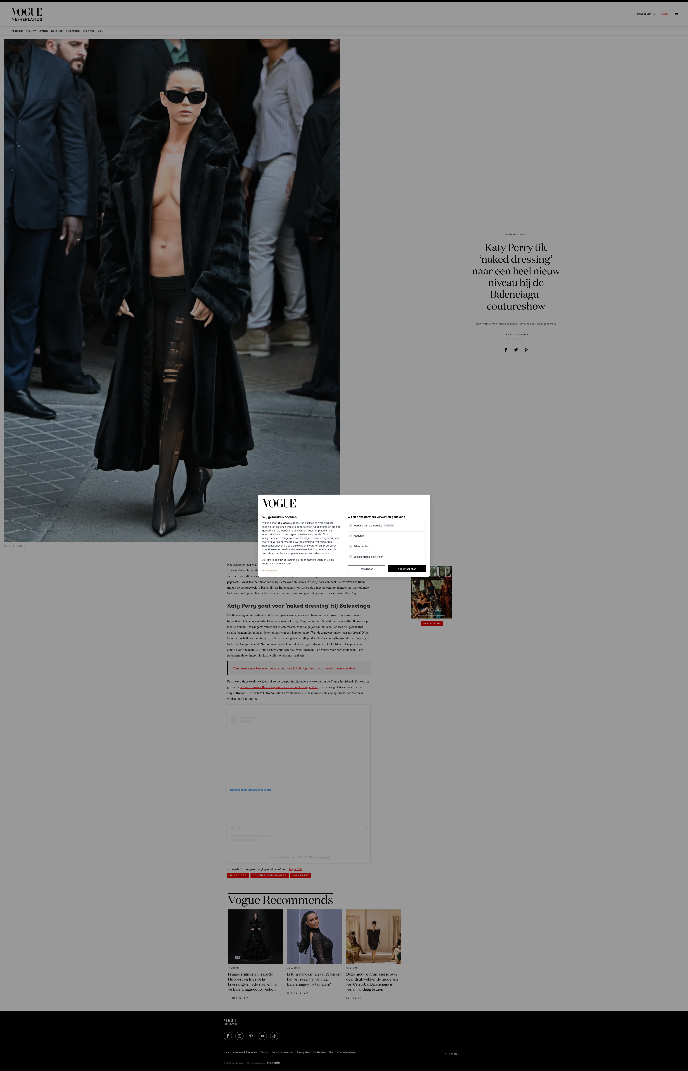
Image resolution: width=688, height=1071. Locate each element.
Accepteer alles (407, 568)
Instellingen (366, 568)
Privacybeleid (270, 570)
